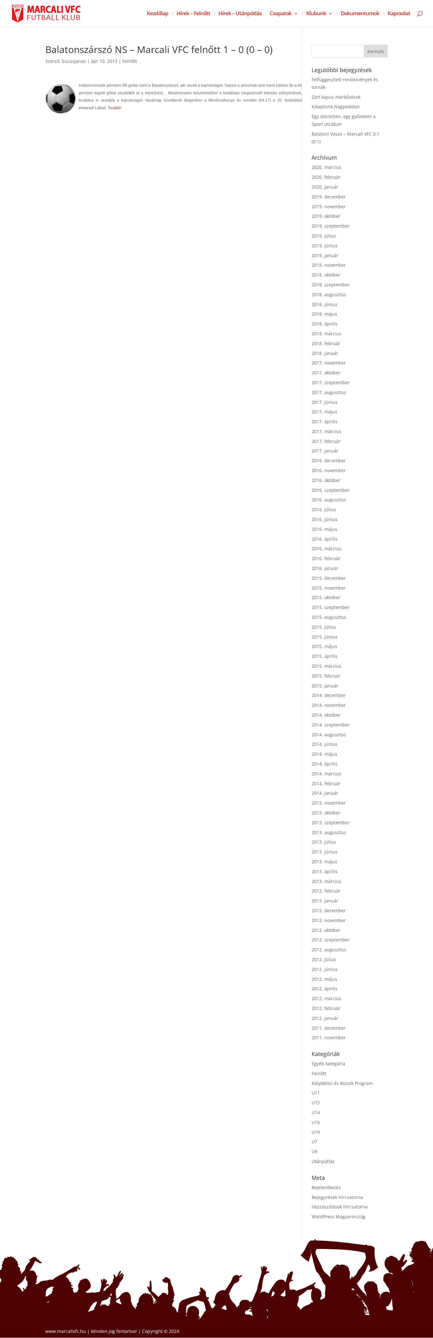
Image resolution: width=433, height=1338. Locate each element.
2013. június (325, 852)
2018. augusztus (329, 294)
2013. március (326, 881)
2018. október (326, 275)
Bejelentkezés (326, 1187)
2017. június (325, 402)
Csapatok (281, 14)
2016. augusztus (329, 500)
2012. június (325, 969)
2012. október (326, 930)
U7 (314, 1142)
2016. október (326, 480)
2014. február (326, 783)
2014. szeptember (331, 725)
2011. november (329, 1037)
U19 (316, 1132)
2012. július (324, 959)
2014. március (326, 774)
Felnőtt (129, 61)
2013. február (326, 891)
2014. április (325, 764)
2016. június (325, 519)
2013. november (329, 803)
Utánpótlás (323, 1161)
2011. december (329, 1028)
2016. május (324, 529)
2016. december (329, 461)
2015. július (324, 627)
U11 (316, 1093)
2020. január (325, 187)
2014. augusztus (329, 735)
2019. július (324, 236)
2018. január (325, 353)
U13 (316, 1103)
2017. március (326, 431)
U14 (316, 1112)
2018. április (325, 324)
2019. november (329, 207)
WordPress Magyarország (338, 1217)
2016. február (326, 558)
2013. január (325, 901)
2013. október (326, 813)
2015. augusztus (329, 617)
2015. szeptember (331, 607)
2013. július (324, 842)
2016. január (325, 568)
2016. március (326, 548)
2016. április (325, 539)
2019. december (329, 197)
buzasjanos (74, 61)
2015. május (324, 646)
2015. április (325, 656)
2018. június (325, 304)
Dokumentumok (360, 14)
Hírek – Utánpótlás (240, 14)
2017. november (329, 363)
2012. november (329, 920)
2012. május (324, 979)
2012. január (325, 1018)
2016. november (329, 470)
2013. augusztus (329, 832)
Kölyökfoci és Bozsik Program (342, 1083)
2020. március (326, 167)
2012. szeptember (331, 940)
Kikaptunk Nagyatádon (336, 107)
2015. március (326, 666)
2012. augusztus (329, 950)
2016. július (324, 509)
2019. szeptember (331, 226)
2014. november (329, 705)
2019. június (325, 246)
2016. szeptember (331, 490)
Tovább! (114, 108)
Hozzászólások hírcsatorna (340, 1207)
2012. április (325, 989)
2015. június (325, 637)
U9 (314, 1151)
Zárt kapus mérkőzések (336, 97)
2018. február (326, 343)
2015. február (326, 676)
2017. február (326, 441)
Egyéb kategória (328, 1063)
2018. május (324, 314)
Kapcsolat (399, 14)
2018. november (329, 265)
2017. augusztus (329, 392)
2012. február (326, 1008)
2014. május (324, 754)
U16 (316, 1122)
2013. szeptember (331, 823)
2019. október (326, 216)
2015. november (329, 588)
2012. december (329, 910)
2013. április (325, 871)
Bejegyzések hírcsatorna (337, 1197)
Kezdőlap (157, 14)
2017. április (325, 421)
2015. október (326, 597)
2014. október (326, 715)
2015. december (329, 578)
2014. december (329, 695)
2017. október (326, 373)
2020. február (326, 177)
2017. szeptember (331, 382)
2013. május (324, 862)
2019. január (325, 255)
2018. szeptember (331, 285)
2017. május (324, 412)
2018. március (326, 334)
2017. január (325, 451)
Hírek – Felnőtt (193, 14)
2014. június (325, 744)
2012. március (326, 998)
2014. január (325, 793)
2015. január (325, 686)
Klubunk (316, 14)
